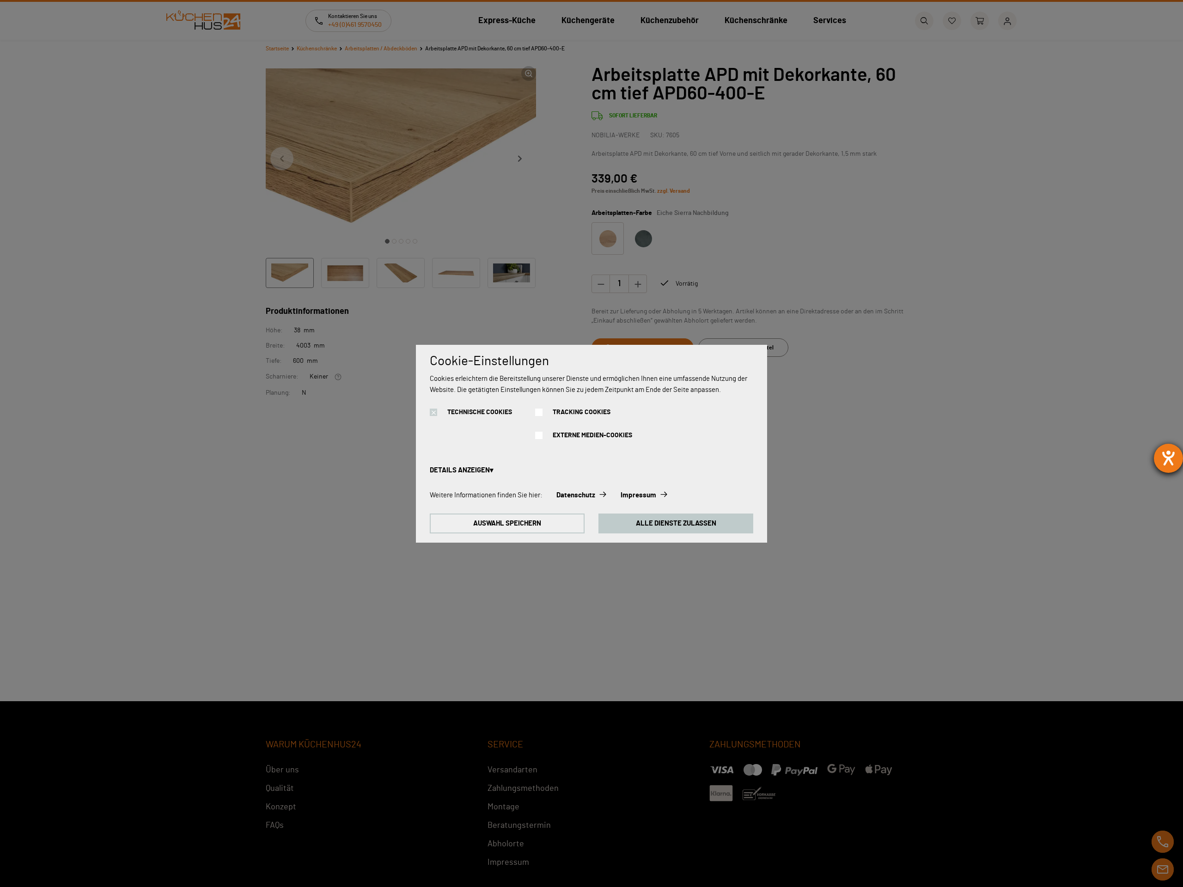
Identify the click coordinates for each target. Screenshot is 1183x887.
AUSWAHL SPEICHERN (507, 523)
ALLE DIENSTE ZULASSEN (676, 523)
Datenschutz (575, 495)
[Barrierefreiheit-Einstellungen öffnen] (1168, 458)
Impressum (638, 495)
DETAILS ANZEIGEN (460, 470)
